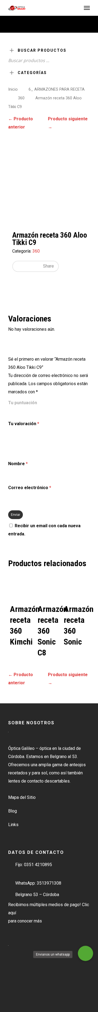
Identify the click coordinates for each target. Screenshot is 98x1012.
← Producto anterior (20, 123)
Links (13, 824)
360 (21, 98)
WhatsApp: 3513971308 (38, 883)
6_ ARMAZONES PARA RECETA (57, 89)
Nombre (18, 463)
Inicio (13, 89)
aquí (12, 912)
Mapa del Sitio (22, 797)
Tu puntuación (22, 402)
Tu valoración (23, 423)
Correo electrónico (29, 487)
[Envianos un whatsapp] (85, 953)
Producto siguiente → (68, 123)
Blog (12, 811)
